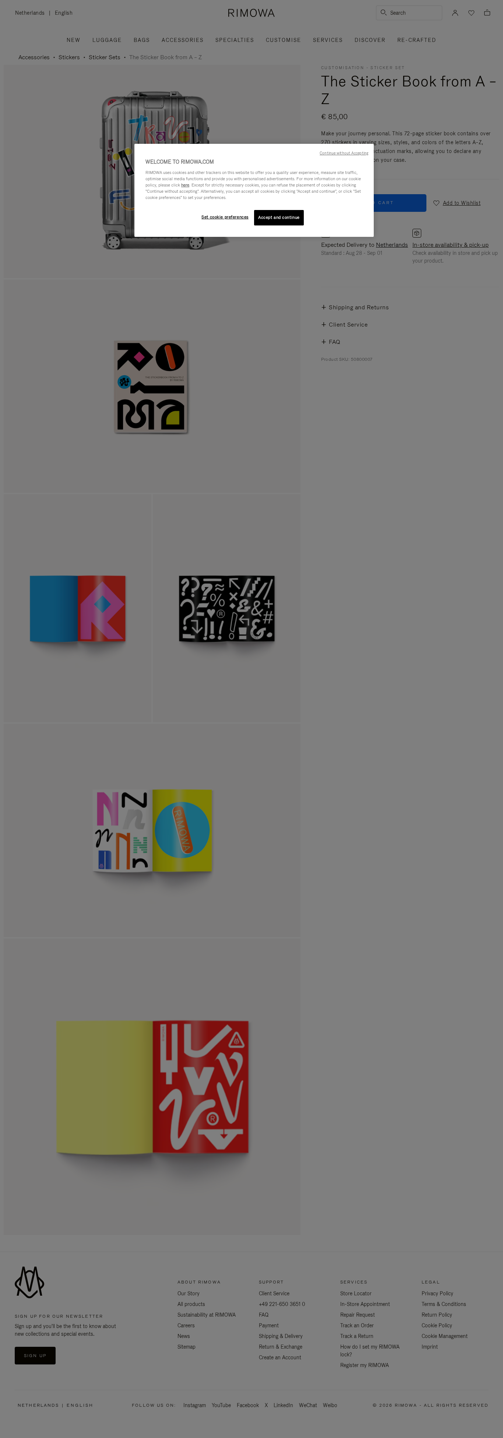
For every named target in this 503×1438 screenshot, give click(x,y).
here (185, 185)
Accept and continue (279, 217)
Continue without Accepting (344, 153)
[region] (254, 190)
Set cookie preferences (225, 217)
